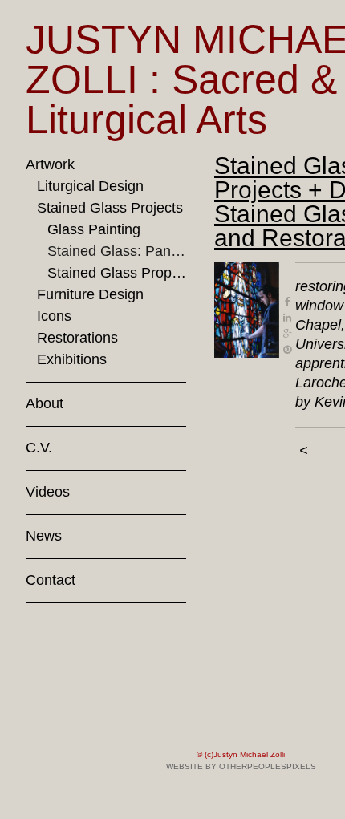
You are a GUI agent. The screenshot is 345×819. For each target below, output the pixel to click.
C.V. (39, 448)
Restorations (77, 338)
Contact (50, 580)
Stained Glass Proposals (116, 273)
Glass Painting (93, 229)
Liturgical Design (90, 186)
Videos (48, 492)
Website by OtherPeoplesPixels (241, 766)
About (44, 403)
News (44, 536)
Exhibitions (72, 359)
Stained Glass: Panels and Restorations (116, 251)
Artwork (50, 164)
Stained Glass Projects (110, 208)
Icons (54, 316)
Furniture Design (90, 294)
